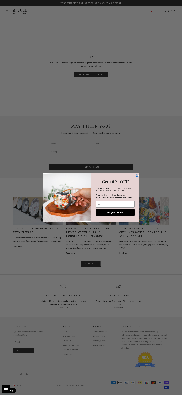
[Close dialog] (137, 175)
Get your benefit (115, 212)
